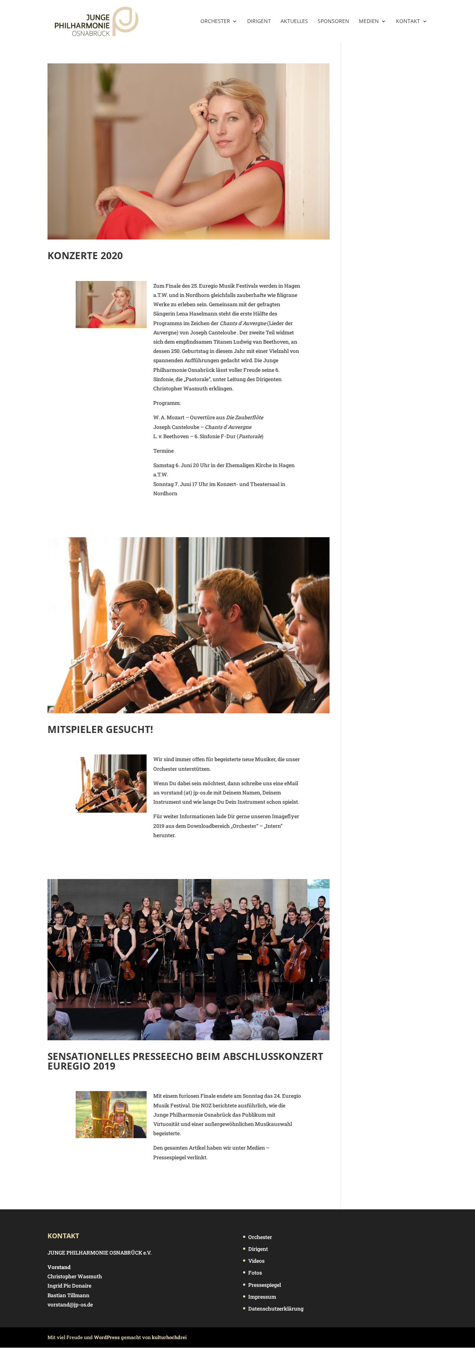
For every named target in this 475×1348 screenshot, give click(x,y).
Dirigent (259, 21)
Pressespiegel (264, 1284)
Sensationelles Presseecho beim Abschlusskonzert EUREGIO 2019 (185, 1061)
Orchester (215, 21)
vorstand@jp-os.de (70, 1304)
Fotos (255, 1272)
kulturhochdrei (169, 1337)
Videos (256, 1260)
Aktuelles (294, 21)
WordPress (107, 1337)
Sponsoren (333, 21)
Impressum (262, 1296)
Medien (369, 21)
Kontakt (408, 21)
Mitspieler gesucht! (100, 729)
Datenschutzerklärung (276, 1308)
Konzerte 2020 (85, 255)
